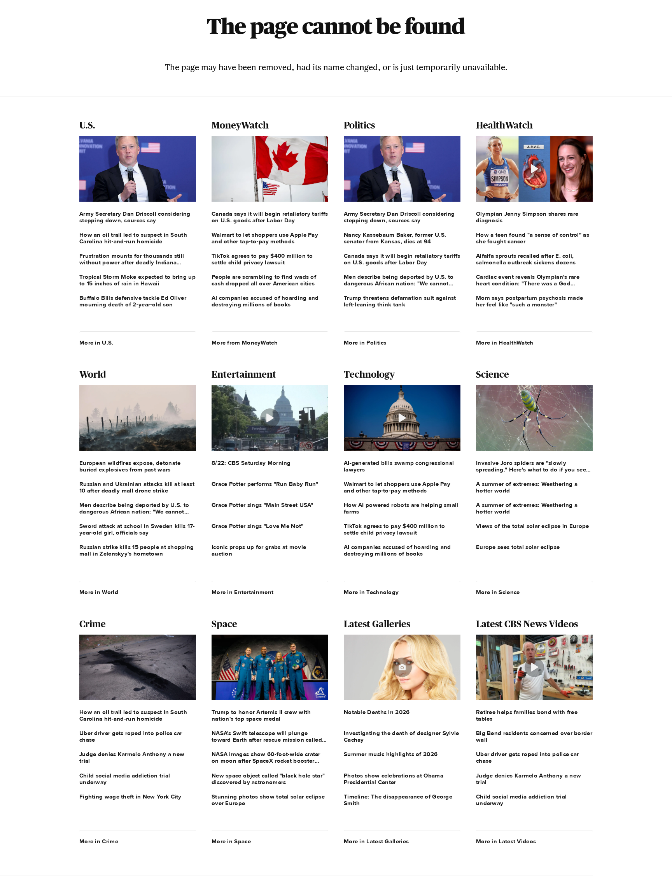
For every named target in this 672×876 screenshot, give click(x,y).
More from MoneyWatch (245, 342)
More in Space (231, 841)
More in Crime (98, 841)
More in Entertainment (242, 592)
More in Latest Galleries (376, 841)
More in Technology (371, 592)
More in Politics (365, 342)
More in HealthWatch (505, 342)
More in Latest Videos (506, 841)
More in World (98, 592)
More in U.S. (96, 342)
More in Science (498, 592)
